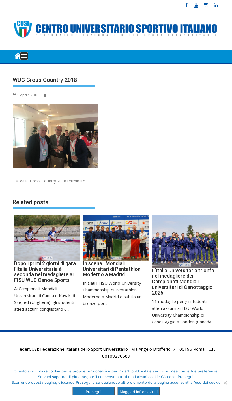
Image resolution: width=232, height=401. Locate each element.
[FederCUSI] (18, 55)
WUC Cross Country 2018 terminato (52, 181)
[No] (225, 382)
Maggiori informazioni (139, 391)
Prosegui (93, 391)
